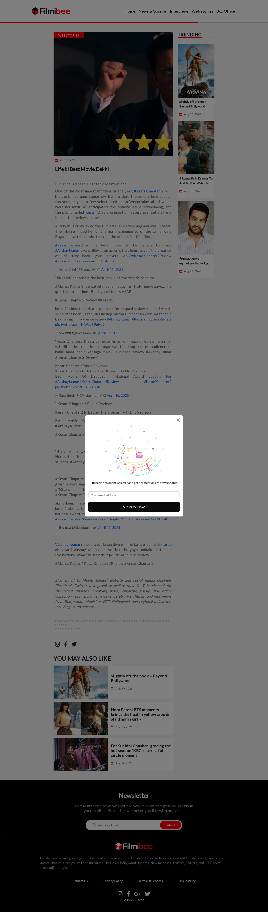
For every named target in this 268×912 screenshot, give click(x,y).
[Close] (178, 420)
